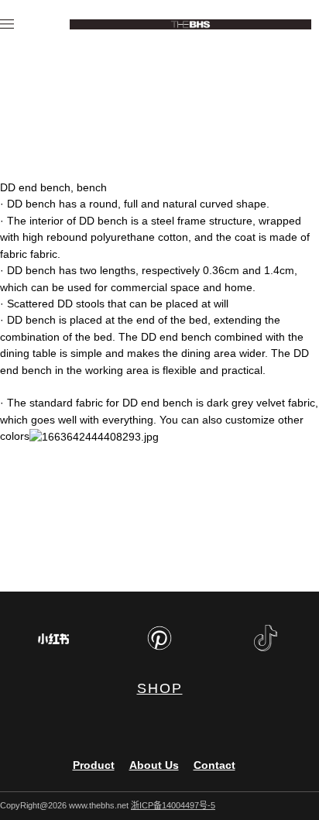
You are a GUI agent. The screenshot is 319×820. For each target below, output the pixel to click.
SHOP (160, 688)
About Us (154, 765)
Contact (214, 765)
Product (94, 765)
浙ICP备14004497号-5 (173, 805)
